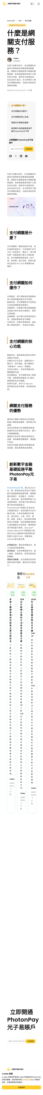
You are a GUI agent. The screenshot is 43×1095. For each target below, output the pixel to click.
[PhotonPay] (12, 4)
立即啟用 (28, 149)
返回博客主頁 (30, 576)
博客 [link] (20, 21)
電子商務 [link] (28, 21)
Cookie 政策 (27, 1079)
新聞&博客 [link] (11, 21)
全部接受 (21, 1087)
